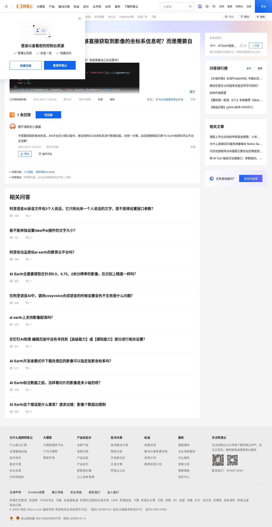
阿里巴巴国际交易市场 (94, 500)
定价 (86, 6)
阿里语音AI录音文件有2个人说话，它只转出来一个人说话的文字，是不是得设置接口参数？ (82, 208)
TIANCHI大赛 (126, 16)
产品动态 (83, 458)
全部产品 (83, 445)
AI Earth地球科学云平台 (169, 99)
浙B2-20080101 (101, 509)
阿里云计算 (148, 500)
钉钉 (198, 500)
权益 (76, 6)
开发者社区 (29, 177)
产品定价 (83, 464)
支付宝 (207, 500)
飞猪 (136, 500)
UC (175, 500)
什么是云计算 (18, 445)
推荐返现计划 (153, 464)
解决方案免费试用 (155, 451)
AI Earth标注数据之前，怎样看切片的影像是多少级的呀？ (56, 382)
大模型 (41, 6)
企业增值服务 (187, 451)
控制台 (239, 6)
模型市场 (49, 458)
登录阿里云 (60, 65)
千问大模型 (50, 451)
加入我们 (113, 492)
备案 (229, 6)
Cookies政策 (36, 492)
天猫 (59, 500)
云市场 (97, 6)
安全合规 (15, 470)
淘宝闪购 (15, 505)
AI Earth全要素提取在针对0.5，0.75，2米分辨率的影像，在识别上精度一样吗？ (74, 273)
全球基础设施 (18, 451)
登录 (263, 6)
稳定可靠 (15, 464)
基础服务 (184, 445)
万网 (160, 500)
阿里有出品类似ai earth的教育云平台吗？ (43, 252)
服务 (117, 6)
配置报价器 (84, 470)
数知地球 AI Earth (45, 171)
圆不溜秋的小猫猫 (29, 127)
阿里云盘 (243, 500)
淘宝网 (33, 500)
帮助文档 (116, 451)
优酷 (190, 500)
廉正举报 (57, 492)
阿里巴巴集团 (18, 500)
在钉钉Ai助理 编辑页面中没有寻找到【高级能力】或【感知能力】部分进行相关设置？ (78, 339)
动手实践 (86, 16)
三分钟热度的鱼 (18, 99)
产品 (52, 6)
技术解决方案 (119, 445)
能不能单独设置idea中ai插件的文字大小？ (43, 230)
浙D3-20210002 (156, 509)
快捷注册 (25, 65)
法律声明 (15, 492)
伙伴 (108, 6)
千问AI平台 (47, 500)
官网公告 (184, 464)
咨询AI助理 (251, 178)
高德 (168, 500)
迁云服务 (184, 458)
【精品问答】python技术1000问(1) (231, 107)
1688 (114, 500)
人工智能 (28, 171)
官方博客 (99, 16)
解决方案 (64, 6)
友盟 (182, 500)
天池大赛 (116, 464)
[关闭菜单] (6, 6)
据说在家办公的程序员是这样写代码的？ (235, 85)
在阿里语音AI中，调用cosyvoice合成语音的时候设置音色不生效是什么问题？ (72, 295)
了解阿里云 (131, 6)
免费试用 (83, 451)
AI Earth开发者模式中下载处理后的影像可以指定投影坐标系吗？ (61, 361)
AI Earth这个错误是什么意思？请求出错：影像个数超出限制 (58, 404)
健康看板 (184, 470)
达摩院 (217, 500)
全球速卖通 (71, 500)
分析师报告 (17, 477)
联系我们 (94, 492)
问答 (68, 177)
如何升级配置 (218, 93)
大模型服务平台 (53, 445)
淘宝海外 (229, 500)
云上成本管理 (85, 477)
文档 (221, 6)
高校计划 (150, 458)
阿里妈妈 (125, 500)
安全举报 (76, 492)
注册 (249, 6)
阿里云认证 (118, 470)
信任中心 (184, 477)
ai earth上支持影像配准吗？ (32, 317)
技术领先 (15, 458)
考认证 (111, 16)
